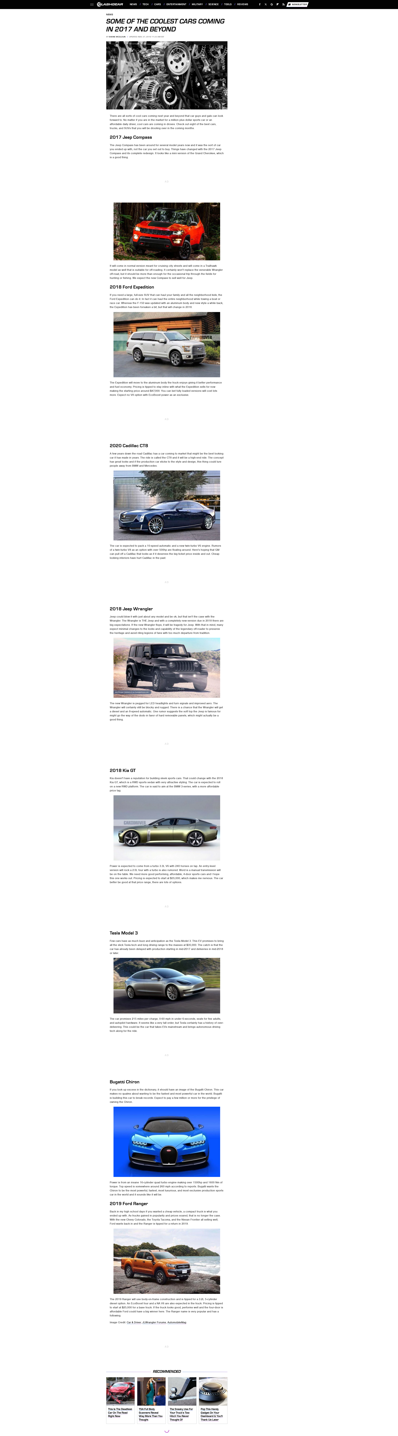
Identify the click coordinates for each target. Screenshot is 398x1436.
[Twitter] (265, 4)
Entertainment (176, 4)
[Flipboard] (277, 4)
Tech (146, 4)
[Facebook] (260, 4)
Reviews (242, 4)
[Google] (271, 4)
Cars (157, 4)
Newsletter (299, 4)
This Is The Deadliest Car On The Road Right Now (120, 1413)
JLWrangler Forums (154, 1322)
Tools (227, 4)
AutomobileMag (176, 1322)
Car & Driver (134, 1322)
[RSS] (283, 4)
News (133, 4)
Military (197, 4)
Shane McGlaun (117, 37)
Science (213, 4)
